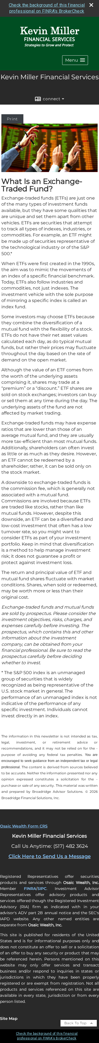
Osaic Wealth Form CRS (24, 826)
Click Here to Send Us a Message (50, 856)
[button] (75, 60)
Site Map (9, 1018)
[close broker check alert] (91, 5)
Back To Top (76, 1023)
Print (12, 118)
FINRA (30, 888)
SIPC (41, 888)
